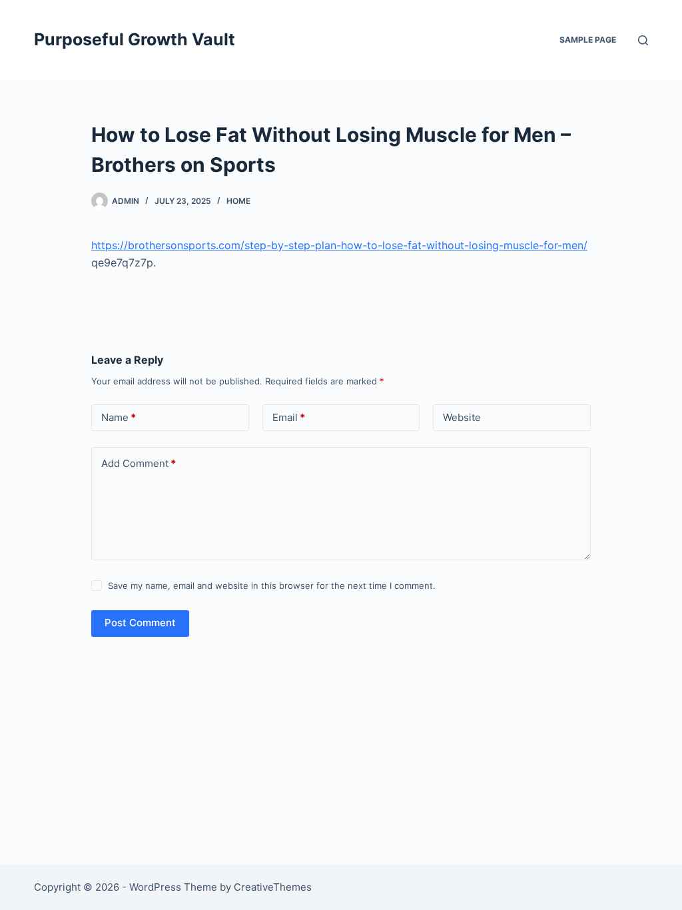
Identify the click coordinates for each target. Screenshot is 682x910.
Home (238, 201)
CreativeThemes (273, 887)
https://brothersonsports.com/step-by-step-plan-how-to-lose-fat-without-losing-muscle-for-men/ (339, 245)
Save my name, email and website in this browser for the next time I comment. (272, 585)
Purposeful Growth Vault (134, 39)
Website (462, 417)
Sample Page (587, 40)
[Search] (643, 40)
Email (288, 417)
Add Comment (138, 463)
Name (118, 417)
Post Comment (140, 622)
